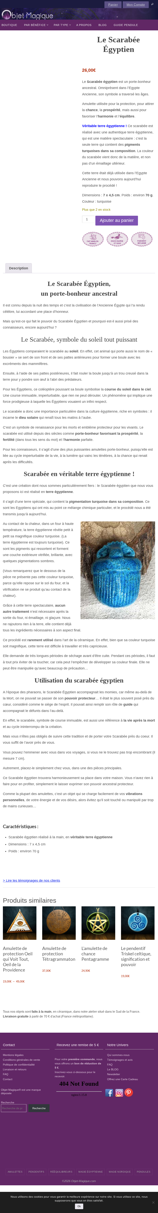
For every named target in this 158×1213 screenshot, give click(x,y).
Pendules (143, 1172)
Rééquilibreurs (61, 1172)
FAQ (5, 1074)
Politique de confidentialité (19, 1064)
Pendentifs (36, 1172)
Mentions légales (13, 1054)
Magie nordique (120, 1172)
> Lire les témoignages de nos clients (31, 880)
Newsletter (113, 1074)
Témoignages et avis (120, 1059)
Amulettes (15, 1172)
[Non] (153, 1202)
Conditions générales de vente (21, 1059)
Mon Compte (136, 4)
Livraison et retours (14, 1069)
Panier (113, 4)
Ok (79, 1206)
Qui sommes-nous (118, 1054)
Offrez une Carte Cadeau (122, 1079)
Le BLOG (112, 1069)
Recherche (7, 1102)
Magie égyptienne (90, 1172)
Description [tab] (18, 268)
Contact (7, 1079)
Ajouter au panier (117, 220)
